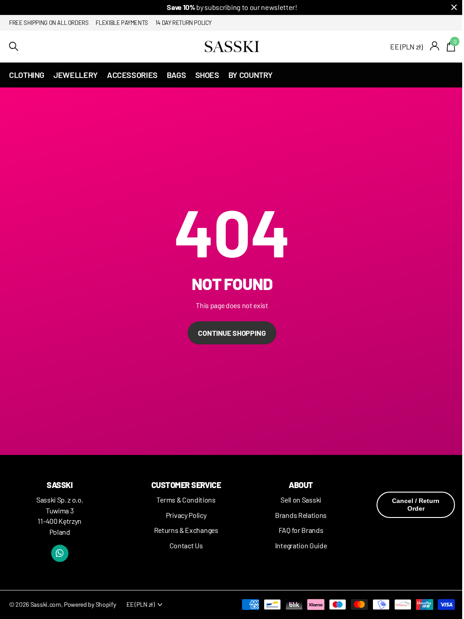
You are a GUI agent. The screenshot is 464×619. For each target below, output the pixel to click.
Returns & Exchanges (186, 530)
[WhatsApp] (59, 553)
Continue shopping (232, 333)
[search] (13, 46)
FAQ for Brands (301, 530)
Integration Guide (301, 545)
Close (454, 7)
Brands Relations (301, 515)
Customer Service (186, 485)
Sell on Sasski (300, 499)
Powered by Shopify (90, 604)
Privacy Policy (186, 515)
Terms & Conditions (185, 499)
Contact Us (186, 545)
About (301, 485)
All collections (26, 75)
